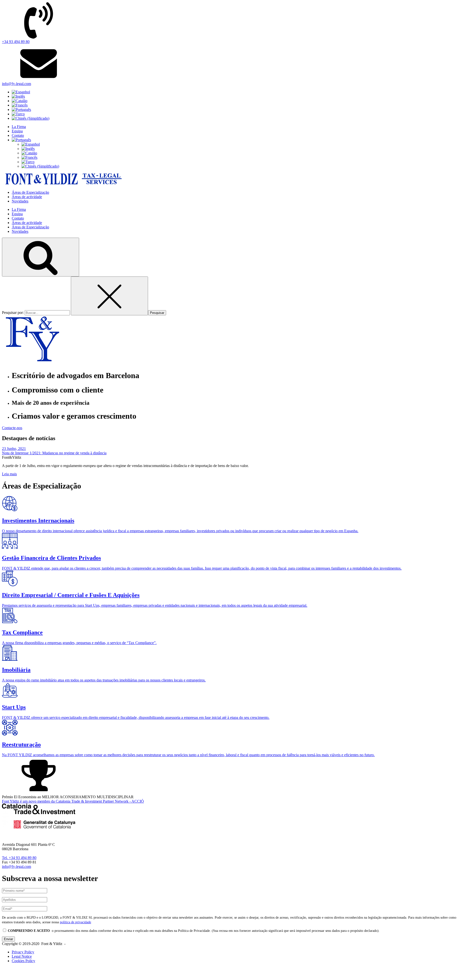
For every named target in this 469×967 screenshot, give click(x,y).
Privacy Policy (23, 952)
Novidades (20, 201)
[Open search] (40, 257)
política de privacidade (75, 922)
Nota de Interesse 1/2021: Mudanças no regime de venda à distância (54, 453)
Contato (18, 135)
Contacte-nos (12, 428)
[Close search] (109, 295)
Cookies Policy (23, 961)
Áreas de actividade (27, 197)
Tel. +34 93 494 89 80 (19, 858)
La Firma (19, 127)
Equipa (17, 131)
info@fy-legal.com (16, 866)
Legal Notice (22, 956)
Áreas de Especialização (30, 192)
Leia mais (9, 474)
